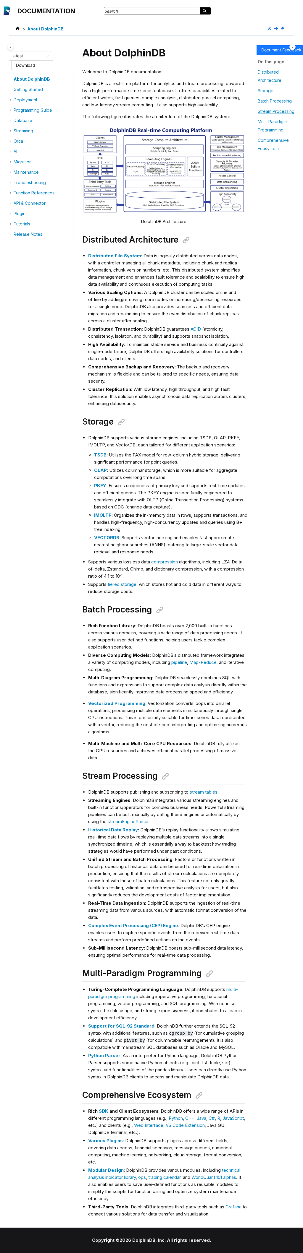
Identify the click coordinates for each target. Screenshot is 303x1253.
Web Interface (148, 1125)
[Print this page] (283, 28)
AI (15, 151)
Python (176, 1118)
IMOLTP (103, 515)
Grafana (233, 1207)
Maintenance (26, 172)
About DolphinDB (45, 28)
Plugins (21, 213)
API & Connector (30, 203)
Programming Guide (33, 110)
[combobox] (28, 56)
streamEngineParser (128, 821)
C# (212, 1118)
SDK (103, 1111)
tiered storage (122, 584)
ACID (196, 329)
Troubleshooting (30, 182)
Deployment (25, 99)
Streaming (23, 130)
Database (23, 120)
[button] (11, 79)
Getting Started (28, 89)
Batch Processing (275, 100)
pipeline (179, 662)
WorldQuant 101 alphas (213, 1177)
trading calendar (164, 1177)
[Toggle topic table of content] (292, 47)
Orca (18, 141)
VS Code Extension (185, 1125)
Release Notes (28, 234)
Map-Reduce (203, 662)
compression (164, 562)
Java (201, 1118)
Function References (34, 192)
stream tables (203, 792)
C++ (189, 1118)
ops (142, 1177)
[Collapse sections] (270, 28)
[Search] (205, 11)
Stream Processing (276, 111)
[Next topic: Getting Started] (277, 28)
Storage (265, 90)
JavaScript (233, 1118)
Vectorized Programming (116, 703)
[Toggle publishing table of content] (10, 47)
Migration (23, 161)
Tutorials (22, 223)
